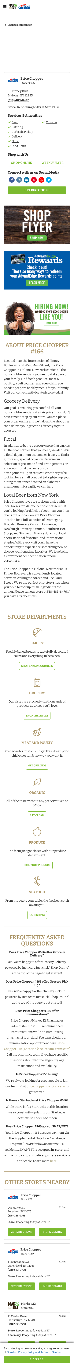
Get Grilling (37, 765)
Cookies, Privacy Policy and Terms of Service (34, 1352)
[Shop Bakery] (37, 632)
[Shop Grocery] (37, 682)
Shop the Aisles (37, 715)
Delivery (17, 136)
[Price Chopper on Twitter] (49, 180)
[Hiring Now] (37, 317)
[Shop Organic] (37, 782)
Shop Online (21, 163)
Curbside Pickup (22, 132)
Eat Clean (37, 815)
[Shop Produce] (37, 831)
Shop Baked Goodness (37, 666)
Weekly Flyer (53, 163)
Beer (15, 122)
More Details (52, 1231)
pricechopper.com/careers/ (46, 1086)
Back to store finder (20, 24)
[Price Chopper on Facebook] (12, 180)
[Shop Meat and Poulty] (37, 732)
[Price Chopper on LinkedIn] (26, 180)
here (53, 1161)
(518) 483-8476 (18, 100)
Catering (17, 127)
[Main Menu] (5, 6)
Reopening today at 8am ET (39, 1335)
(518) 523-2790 (17, 1270)
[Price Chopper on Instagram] (19, 180)
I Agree (37, 1359)
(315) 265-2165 (16, 1215)
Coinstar (51, 122)
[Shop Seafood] (37, 881)
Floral (15, 141)
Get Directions (37, 190)
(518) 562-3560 (17, 1324)
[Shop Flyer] (37, 227)
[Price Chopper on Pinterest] (34, 180)
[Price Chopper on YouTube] (41, 180)
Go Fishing (37, 915)
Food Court (19, 146)
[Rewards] (37, 272)
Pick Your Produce (37, 865)
